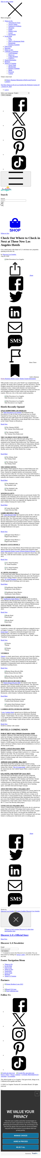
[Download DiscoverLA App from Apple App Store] (8, 1073)
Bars (9, 38)
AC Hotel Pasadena (10, 579)
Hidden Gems (12, 31)
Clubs (10, 39)
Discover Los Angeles (9, 254)
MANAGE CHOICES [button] (20, 1135)
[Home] (6, 190)
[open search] (20, 211)
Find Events (8, 46)
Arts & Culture (12, 24)
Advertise (4, 1076)
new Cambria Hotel (8, 712)
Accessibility (11, 1076)
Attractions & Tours (14, 22)
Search (3, 198)
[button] (37, 1093)
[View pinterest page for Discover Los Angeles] (19, 154)
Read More (4, 454)
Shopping (11, 28)
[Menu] (16, 178)
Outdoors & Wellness (14, 26)
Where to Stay (9, 50)
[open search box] (20, 211)
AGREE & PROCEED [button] (21, 1141)
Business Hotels (10, 378)
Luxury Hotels (19, 378)
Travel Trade (12, 65)
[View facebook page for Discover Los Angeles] (19, 111)
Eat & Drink (8, 36)
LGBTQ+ (11, 58)
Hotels (3, 378)
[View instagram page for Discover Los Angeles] (19, 140)
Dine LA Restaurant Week (16, 41)
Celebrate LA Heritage (11, 51)
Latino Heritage (13, 56)
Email (2, 947)
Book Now (4, 424)
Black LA (11, 55)
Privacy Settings (15, 1074)
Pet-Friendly (12, 34)
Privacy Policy (5, 1074)
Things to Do (9, 21)
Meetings (7, 61)
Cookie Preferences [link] (29, 1074)
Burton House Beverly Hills (12, 683)
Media (10, 70)
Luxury (10, 33)
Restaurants (11, 43)
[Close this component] (16, 919)
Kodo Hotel (4, 632)
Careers (10, 73)
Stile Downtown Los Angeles (12, 412)
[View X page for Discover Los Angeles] (19, 125)
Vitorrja (3, 656)
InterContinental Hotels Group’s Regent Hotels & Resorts (18, 551)
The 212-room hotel (19, 767)
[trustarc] (34, 1153)
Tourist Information (10, 60)
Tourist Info (8, 971)
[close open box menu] (15, 16)
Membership (12, 67)
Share (31, 275)
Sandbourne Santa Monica (11, 599)
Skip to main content (7, 1)
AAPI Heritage (13, 53)
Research (11, 72)
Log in (7, 90)
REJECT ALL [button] (20, 1147)
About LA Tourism (10, 63)
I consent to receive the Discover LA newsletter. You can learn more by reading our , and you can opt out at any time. (20, 954)
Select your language (7, 93)
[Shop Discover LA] (16, 231)
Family (10, 29)
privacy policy (21, 954)
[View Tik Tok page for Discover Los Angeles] (19, 169)
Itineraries (7, 48)
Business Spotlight (14, 45)
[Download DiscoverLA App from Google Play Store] (25, 1073)
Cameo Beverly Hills (10, 515)
